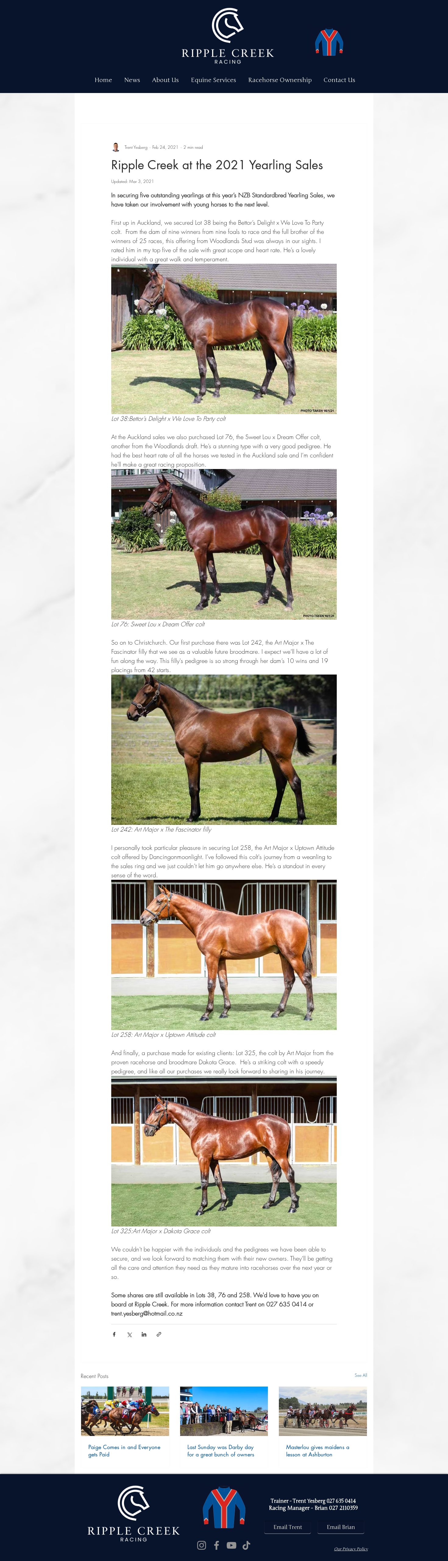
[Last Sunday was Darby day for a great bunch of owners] (224, 1411)
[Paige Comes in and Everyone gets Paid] (125, 1411)
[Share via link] (159, 1334)
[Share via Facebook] (114, 1334)
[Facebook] (216, 1545)
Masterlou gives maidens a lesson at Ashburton (317, 1450)
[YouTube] (231, 1545)
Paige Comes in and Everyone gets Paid (124, 1450)
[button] (216, 80)
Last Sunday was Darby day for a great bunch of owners (220, 1450)
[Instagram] (202, 1545)
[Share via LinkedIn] (144, 1334)
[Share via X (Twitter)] (129, 1334)
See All (361, 1375)
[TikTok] (246, 1545)
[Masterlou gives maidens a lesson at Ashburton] (323, 1411)
